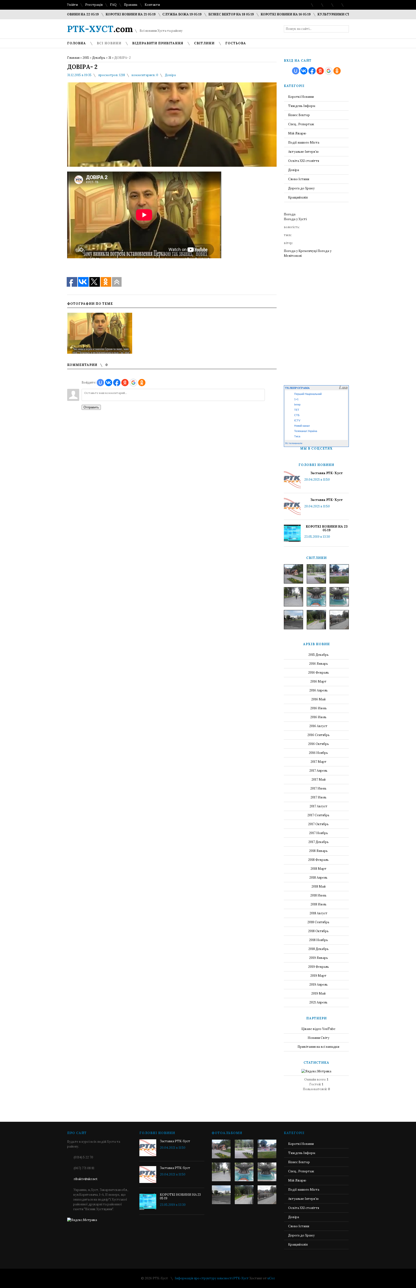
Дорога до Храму (301, 188)
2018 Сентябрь (318, 922)
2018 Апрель (318, 878)
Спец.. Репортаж (301, 124)
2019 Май (318, 993)
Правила (130, 5)
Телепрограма (297, 388)
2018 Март (318, 869)
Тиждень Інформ (301, 106)
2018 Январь (318, 851)
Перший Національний (308, 393)
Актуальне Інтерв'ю (303, 152)
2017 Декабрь (318, 842)
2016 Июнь (318, 708)
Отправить (91, 407)
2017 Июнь (318, 788)
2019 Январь (318, 958)
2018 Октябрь (318, 931)
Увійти (72, 5)
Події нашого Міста (303, 142)
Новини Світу (318, 1038)
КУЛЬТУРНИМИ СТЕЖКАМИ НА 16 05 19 (328, 14)
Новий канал (302, 425)
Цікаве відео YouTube (318, 1029)
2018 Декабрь (318, 949)
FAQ (113, 5)
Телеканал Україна (305, 431)
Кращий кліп (298, 197)
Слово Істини (298, 179)
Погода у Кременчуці (300, 251)
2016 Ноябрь (318, 753)
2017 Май (318, 779)
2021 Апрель (318, 1002)
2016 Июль (318, 717)
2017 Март (318, 762)
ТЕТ (296, 409)
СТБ (296, 415)
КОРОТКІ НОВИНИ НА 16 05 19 (263, 14)
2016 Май (318, 699)
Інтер (297, 404)
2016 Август (318, 726)
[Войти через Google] (133, 382)
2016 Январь (318, 664)
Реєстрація (94, 5)
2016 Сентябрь (318, 735)
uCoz (271, 1278)
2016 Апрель (318, 690)
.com (100, 28)
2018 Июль (318, 904)
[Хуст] (293, 574)
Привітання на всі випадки (318, 1047)
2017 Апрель (318, 771)
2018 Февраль (318, 860)
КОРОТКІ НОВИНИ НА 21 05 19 (108, 14)
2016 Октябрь (318, 744)
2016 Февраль (318, 673)
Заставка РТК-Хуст (326, 473)
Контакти (152, 5)
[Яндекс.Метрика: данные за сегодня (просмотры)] (316, 1071)
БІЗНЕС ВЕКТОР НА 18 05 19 (209, 14)
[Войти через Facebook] (116, 382)
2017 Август (318, 806)
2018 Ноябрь (318, 940)
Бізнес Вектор (299, 115)
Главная (73, 58)
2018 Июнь (318, 895)
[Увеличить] (99, 333)
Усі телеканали (293, 443)
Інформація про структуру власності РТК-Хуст (212, 1278)
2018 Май (318, 886)
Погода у (295, 219)
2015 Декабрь (318, 655)
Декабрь (98, 58)
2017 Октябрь (318, 824)
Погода (289, 214)
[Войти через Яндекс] (125, 382)
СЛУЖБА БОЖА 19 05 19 (159, 14)
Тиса (297, 436)
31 (109, 58)
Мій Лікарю (297, 133)
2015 (86, 58)
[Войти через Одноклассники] (141, 382)
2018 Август (318, 913)
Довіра (170, 75)
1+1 (296, 399)
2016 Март (318, 681)
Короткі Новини (301, 97)
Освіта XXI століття (303, 161)
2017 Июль (318, 797)
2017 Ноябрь (318, 833)
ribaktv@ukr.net (86, 1179)
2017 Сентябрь (318, 815)
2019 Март (318, 976)
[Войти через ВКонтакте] (108, 382)
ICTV (297, 420)
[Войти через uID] (100, 382)
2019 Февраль (318, 967)
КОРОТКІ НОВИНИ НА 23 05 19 (327, 528)
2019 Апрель (318, 985)
